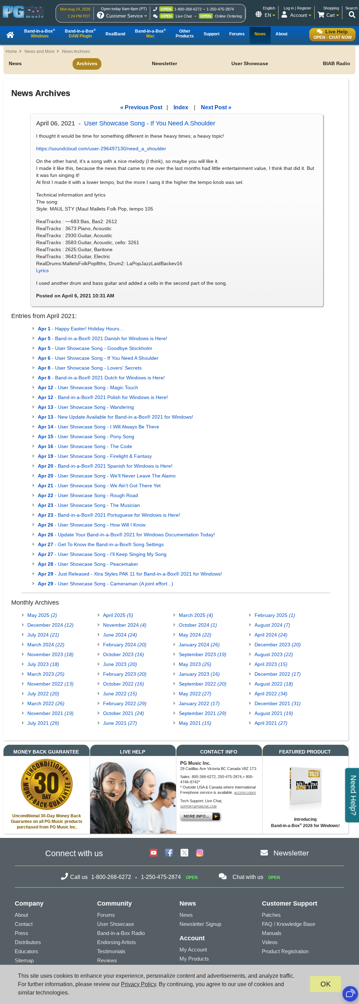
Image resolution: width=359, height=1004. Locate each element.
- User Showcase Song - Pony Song (86, 436)
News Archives (76, 51)
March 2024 (46, 644)
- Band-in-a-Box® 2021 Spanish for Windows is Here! (105, 466)
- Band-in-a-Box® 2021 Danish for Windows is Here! (102, 338)
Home (11, 51)
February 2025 (275, 615)
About (21, 915)
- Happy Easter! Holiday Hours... (80, 328)
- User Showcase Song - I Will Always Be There (98, 426)
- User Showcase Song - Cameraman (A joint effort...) (105, 583)
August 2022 (274, 684)
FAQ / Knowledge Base (288, 924)
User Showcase (249, 63)
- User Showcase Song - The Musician (89, 505)
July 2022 (43, 693)
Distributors (28, 942)
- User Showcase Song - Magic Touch (88, 387)
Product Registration (285, 951)
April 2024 (271, 635)
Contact (24, 924)
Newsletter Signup (200, 924)
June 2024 (120, 635)
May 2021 (195, 723)
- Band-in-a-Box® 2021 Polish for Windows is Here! (103, 397)
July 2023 (43, 664)
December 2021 (278, 703)
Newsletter (164, 63)
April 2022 (271, 693)
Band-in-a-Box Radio (121, 933)
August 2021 (274, 713)
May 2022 (195, 693)
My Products (194, 959)
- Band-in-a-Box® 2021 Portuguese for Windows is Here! (109, 515)
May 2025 (42, 615)
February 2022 (125, 703)
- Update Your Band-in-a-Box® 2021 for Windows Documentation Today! (126, 534)
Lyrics (42, 270)
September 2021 (202, 713)
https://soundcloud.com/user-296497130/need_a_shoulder (101, 148)
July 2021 (43, 723)
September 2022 (202, 684)
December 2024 (50, 625)
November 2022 (50, 684)
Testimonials (111, 951)
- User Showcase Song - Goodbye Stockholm (95, 348)
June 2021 (120, 723)
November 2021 (50, 713)
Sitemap (24, 960)
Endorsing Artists (116, 942)
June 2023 (120, 664)
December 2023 (278, 644)
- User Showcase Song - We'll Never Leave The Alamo (107, 476)
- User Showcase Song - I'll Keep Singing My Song (102, 554)
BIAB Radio (336, 63)
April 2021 (271, 723)
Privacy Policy (138, 984)
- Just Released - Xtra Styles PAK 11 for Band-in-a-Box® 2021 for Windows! (130, 574)
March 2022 (46, 703)
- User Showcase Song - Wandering (86, 407)
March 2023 (46, 674)
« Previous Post (141, 107)
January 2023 (199, 674)
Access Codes (245, 793)
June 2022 (120, 693)
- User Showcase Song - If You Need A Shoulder (98, 358)
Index (181, 107)
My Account (193, 950)
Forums (106, 915)
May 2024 (195, 635)
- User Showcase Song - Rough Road (88, 495)
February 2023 (125, 674)
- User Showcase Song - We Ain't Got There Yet (99, 485)
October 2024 (198, 625)
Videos (270, 942)
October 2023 (123, 654)
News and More (40, 51)
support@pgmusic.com (198, 806)
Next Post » (216, 107)
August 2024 (272, 625)
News (15, 63)
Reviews (107, 960)
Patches (271, 915)
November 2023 (50, 654)
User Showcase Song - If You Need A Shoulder (149, 123)
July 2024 (43, 635)
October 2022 (123, 684)
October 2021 (123, 713)
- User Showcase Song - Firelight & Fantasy (95, 456)
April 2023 (271, 664)
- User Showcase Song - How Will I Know (91, 525)
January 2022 (199, 703)
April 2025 (118, 615)
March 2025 (196, 615)
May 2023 (195, 664)
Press (21, 933)
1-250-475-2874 (220, 9)
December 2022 (278, 674)
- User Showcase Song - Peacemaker (88, 564)
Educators (26, 951)
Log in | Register (297, 8)
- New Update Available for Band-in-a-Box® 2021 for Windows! (115, 417)
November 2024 (125, 625)
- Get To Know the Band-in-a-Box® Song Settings (101, 544)
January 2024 (199, 644)
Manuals (272, 933)
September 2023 (202, 654)
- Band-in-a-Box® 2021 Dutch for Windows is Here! (101, 377)
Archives (86, 63)
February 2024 (125, 644)
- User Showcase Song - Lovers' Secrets (90, 368)
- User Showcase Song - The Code (85, 446)
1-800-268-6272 (188, 9)
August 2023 (274, 654)
